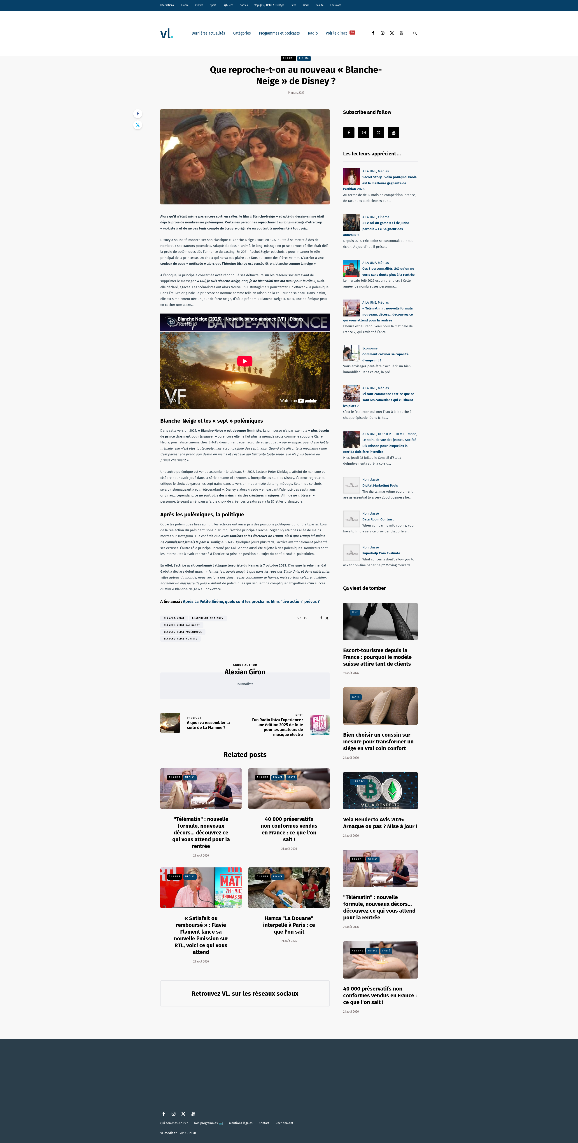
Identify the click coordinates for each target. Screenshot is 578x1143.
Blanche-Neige (174, 618)
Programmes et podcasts (279, 33)
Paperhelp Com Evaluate (381, 553)
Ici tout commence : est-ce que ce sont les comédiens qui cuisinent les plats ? (378, 400)
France (185, 5)
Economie (370, 348)
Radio (313, 33)
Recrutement (284, 1123)
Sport (213, 5)
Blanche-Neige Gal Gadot (182, 625)
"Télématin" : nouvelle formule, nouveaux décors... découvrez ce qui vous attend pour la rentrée (201, 832)
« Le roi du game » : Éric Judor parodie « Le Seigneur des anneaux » (376, 229)
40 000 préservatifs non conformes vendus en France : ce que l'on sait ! (380, 995)
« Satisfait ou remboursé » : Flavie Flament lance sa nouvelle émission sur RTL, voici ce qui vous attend (201, 935)
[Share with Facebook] (137, 113)
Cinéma (304, 58)
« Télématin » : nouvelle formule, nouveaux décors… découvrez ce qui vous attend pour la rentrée (378, 315)
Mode (306, 5)
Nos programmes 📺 (208, 1123)
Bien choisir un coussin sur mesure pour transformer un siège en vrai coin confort (378, 742)
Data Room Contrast (378, 519)
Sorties (244, 5)
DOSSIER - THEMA (391, 434)
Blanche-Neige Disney (208, 618)
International (167, 5)
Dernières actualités (208, 33)
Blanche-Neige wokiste (180, 638)
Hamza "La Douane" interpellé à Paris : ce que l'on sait (289, 925)
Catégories (242, 33)
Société (410, 440)
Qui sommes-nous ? (174, 1123)
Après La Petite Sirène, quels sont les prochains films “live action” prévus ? (251, 601)
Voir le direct (340, 33)
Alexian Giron (245, 672)
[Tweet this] (137, 124)
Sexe (355, 612)
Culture (199, 5)
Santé (291, 777)
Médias (190, 777)
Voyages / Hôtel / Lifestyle (269, 5)
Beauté (320, 5)
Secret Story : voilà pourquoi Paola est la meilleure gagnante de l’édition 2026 (380, 183)
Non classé (370, 480)
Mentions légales (240, 1123)
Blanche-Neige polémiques (183, 632)
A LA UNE (288, 58)
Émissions (335, 5)
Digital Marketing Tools (380, 485)
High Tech (228, 5)
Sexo (293, 5)
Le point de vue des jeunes (382, 440)
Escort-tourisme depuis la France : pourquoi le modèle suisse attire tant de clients (377, 657)
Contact (264, 1123)
